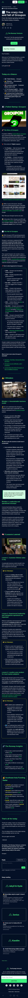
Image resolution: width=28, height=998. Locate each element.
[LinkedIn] (10, 985)
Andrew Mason (16, 133)
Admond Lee (9, 23)
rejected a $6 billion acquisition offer (11, 210)
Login (15, 2)
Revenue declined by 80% (17, 330)
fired (21, 302)
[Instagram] (21, 985)
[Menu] (26, 2)
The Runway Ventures (6, 6)
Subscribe (14, 43)
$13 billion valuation (8, 220)
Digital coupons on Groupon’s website (14, 199)
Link (10, 752)
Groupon (23, 133)
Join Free (21, 2)
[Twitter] (6, 985)
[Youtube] (14, 985)
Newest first (20, 859)
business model (20, 410)
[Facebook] (17, 985)
